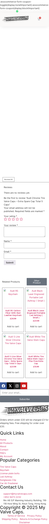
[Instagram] (17, 385)
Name (8, 241)
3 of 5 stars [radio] (13, 219)
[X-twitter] (10, 385)
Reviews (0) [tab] (8, 179)
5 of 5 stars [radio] (21, 219)
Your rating (10, 216)
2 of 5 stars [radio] (9, 219)
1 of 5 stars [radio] (5, 219)
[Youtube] (23, 385)
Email (7, 251)
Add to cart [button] (13, 326)
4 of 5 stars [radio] (17, 219)
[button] (43, 19)
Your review (11, 225)
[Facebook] (3, 385)
